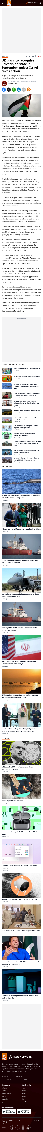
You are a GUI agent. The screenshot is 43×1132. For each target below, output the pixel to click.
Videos (24, 1096)
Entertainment (6, 1093)
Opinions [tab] (20, 364)
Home (28, 56)
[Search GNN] (39, 3)
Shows (24, 1093)
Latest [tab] (4, 364)
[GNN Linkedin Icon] (28, 1127)
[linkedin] (19, 89)
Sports (4, 1096)
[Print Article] (29, 89)
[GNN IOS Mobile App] (24, 1111)
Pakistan (4, 1088)
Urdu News (25, 1102)
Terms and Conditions (8, 1080)
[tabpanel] (21, 415)
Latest (24, 1091)
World (34, 56)
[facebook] (4, 89)
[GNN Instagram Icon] (23, 1127)
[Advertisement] (21, 31)
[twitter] (9, 89)
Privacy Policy (19, 1076)
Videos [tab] (12, 364)
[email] (24, 89)
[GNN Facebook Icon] (12, 1127)
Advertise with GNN (21, 1080)
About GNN (5, 1076)
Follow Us (5, 1127)
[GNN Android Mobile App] (9, 1111)
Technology (5, 1099)
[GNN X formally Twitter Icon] (18, 1127)
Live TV (24, 1099)
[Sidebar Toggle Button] (3, 3)
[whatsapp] (14, 89)
